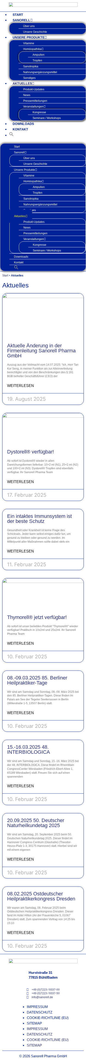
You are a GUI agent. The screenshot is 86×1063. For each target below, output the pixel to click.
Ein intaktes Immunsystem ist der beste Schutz (39, 518)
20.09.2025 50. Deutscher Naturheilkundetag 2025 (35, 822)
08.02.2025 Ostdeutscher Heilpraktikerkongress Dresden (41, 896)
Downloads (23, 124)
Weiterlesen (20, 386)
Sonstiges (29, 78)
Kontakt (20, 129)
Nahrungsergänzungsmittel (40, 72)
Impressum (37, 1007)
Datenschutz (39, 1012)
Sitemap (34, 1023)
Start (18, 15)
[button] (11, 135)
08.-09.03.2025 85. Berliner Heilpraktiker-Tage (37, 680)
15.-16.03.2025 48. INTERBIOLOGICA (28, 749)
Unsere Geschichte (35, 31)
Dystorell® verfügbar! (30, 452)
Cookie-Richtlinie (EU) (48, 1018)
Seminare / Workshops (47, 118)
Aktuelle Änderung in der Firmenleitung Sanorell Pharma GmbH (41, 351)
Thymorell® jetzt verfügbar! (37, 617)
